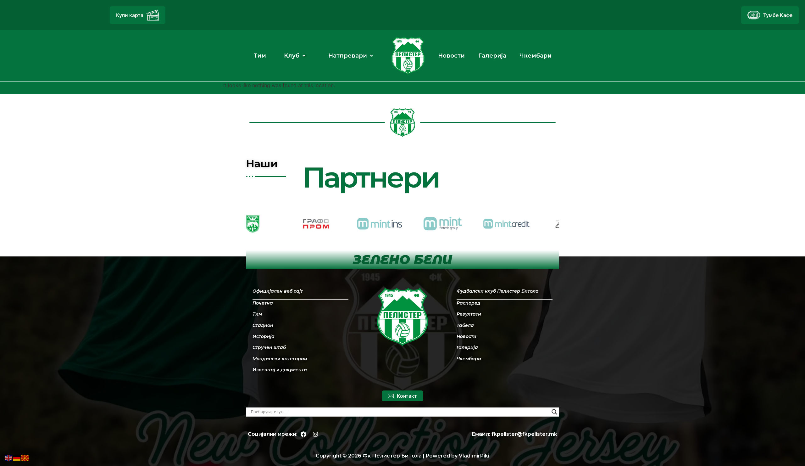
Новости (466, 336)
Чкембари (469, 359)
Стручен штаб (269, 347)
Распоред (468, 303)
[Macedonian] (25, 457)
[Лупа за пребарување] (554, 411)
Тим (257, 314)
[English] (9, 457)
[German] (17, 457)
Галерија (467, 347)
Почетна (263, 303)
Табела (465, 325)
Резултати (469, 314)
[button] (294, 55)
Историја (264, 336)
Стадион (263, 325)
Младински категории (280, 359)
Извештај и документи (280, 370)
